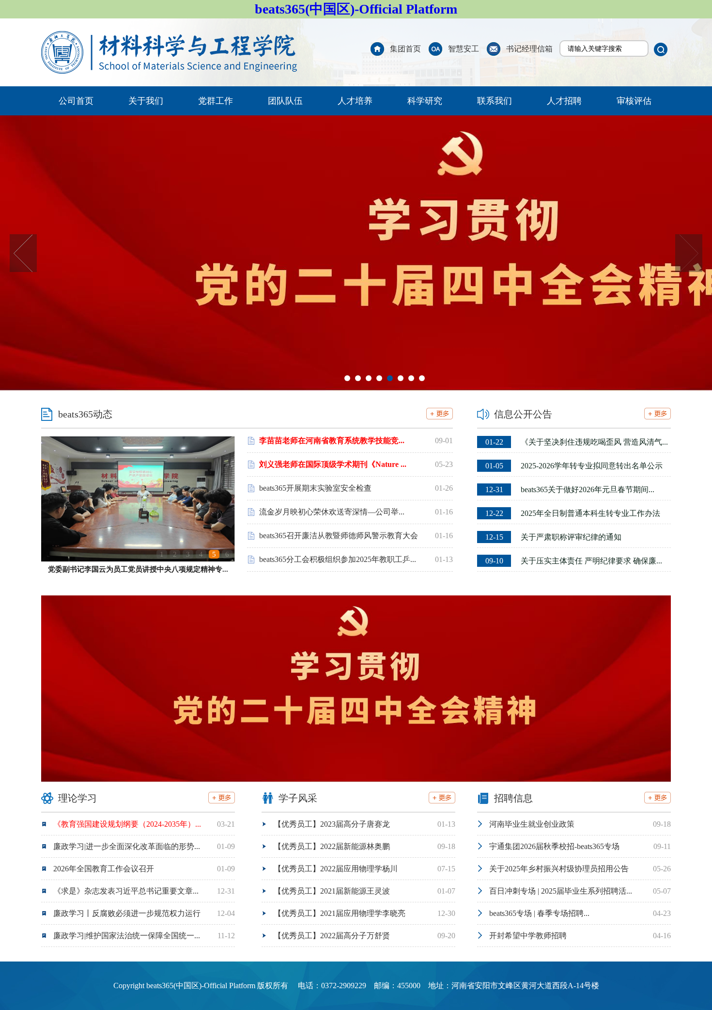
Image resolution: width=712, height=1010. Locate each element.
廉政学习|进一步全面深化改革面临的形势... (126, 846)
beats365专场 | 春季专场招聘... (539, 913)
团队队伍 (285, 101)
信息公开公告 (523, 414)
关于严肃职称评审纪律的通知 (553, 537)
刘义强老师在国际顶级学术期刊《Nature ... (332, 464)
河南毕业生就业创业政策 (531, 824)
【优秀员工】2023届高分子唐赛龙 (332, 824)
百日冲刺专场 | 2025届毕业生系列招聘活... (560, 891)
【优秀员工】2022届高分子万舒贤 (332, 935)
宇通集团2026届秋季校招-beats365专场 (554, 846)
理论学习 (77, 798)
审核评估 (634, 101)
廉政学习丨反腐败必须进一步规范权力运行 (127, 913)
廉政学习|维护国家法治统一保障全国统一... (126, 935)
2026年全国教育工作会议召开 (103, 869)
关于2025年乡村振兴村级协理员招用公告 (559, 869)
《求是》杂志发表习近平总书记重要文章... (126, 891)
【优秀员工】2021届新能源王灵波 (332, 891)
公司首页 (76, 101)
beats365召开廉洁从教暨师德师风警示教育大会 (338, 535)
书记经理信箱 (529, 49)
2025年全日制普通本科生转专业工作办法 (572, 513)
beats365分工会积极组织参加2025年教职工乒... (337, 559)
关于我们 (145, 101)
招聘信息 (513, 798)
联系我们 (494, 101)
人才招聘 (564, 101)
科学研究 (424, 101)
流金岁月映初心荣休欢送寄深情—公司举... (331, 512)
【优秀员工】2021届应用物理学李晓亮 (339, 913)
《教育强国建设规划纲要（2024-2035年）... (127, 824)
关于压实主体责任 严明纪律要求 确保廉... (573, 561)
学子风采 (298, 798)
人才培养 (355, 101)
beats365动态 (85, 414)
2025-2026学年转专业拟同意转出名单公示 (574, 466)
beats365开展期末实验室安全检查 (315, 488)
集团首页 (405, 49)
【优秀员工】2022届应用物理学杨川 (336, 869)
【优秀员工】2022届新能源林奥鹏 (332, 846)
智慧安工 (463, 49)
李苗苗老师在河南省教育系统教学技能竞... (331, 440)
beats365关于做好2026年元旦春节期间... (569, 489)
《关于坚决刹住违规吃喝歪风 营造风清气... (576, 442)
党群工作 (215, 101)
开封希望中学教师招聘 (528, 935)
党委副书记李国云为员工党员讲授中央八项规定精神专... (138, 569)
